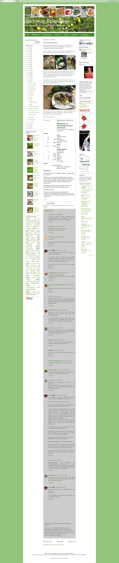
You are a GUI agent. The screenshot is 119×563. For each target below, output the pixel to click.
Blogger (66, 558)
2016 (29, 68)
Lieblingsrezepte (47, 34)
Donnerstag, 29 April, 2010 (61, 395)
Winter (30, 294)
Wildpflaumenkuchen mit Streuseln (37, 145)
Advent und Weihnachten (33, 219)
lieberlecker (84, 249)
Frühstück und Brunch (33, 240)
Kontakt (66, 34)
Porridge (30, 104)
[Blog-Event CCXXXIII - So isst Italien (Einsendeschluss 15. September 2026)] (86, 107)
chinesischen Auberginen (57, 112)
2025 (29, 50)
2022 (29, 56)
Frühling (62, 205)
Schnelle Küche (35, 273)
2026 (29, 48)
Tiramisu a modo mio (85, 238)
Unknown (50, 237)
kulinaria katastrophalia (54, 360)
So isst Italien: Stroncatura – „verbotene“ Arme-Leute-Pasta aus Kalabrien (87, 190)
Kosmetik (27, 259)
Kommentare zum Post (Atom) (56, 544)
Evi (49, 296)
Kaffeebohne (84, 224)
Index (35, 253)
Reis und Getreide (33, 270)
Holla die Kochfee (85, 230)
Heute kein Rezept (85, 197)
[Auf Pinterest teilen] (53, 203)
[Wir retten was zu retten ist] (84, 128)
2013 (29, 74)
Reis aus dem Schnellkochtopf (37, 153)
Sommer (36, 275)
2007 (29, 128)
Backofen (31, 226)
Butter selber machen (33, 110)
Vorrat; (34, 285)
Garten (33, 242)
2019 (29, 62)
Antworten (50, 221)
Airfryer (38, 220)
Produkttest (31, 269)
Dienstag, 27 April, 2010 (56, 214)
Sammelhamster (65, 81)
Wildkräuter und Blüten (33, 293)
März (30, 117)
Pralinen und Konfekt (31, 266)
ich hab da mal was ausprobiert (86, 202)
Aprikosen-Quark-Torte (33, 112)
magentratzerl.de (85, 236)
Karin (49, 380)
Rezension (29, 272)
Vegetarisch (35, 283)
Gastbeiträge (29, 243)
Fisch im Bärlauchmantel (32, 101)
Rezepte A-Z (35, 34)
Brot (39, 228)
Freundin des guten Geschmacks (56, 284)
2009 (29, 123)
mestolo (50, 226)
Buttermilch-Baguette (33, 108)
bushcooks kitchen (86, 208)
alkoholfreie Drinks (32, 221)
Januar (30, 121)
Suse (49, 328)
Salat (38, 272)
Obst (38, 261)
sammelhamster (52, 272)
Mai (30, 97)
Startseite (60, 541)
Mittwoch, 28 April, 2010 (64, 369)
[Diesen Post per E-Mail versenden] (47, 203)
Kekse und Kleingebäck (33, 257)
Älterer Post (72, 541)
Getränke (29, 249)
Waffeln (34, 291)
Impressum (75, 34)
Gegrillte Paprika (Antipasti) (36, 185)
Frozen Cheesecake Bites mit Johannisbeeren (36, 210)
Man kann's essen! (49, 71)
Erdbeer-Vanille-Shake (33, 106)
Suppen (33, 277)
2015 (29, 70)
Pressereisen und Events (33, 267)
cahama (83, 216)
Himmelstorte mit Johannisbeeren (37, 177)
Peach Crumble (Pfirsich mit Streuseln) (37, 161)
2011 (29, 79)
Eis (39, 233)
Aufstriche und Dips (33, 224)
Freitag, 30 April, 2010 (56, 460)
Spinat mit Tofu (32, 114)
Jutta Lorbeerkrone (53, 369)
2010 (29, 81)
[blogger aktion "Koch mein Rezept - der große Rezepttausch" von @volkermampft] (84, 150)
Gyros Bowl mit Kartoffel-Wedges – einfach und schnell (86, 244)
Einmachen (29, 233)
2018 (29, 64)
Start (27, 34)
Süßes (28, 279)
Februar (31, 119)
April (30, 99)
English (30, 234)
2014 (29, 72)
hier (44, 52)
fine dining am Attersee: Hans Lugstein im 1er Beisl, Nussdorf (86, 211)
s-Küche (83, 241)
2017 (29, 66)
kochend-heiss (52, 475)
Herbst (28, 253)
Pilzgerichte (33, 265)
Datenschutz (84, 34)
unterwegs (29, 281)
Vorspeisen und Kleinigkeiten (33, 288)
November (31, 84)
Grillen (27, 250)
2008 (29, 126)
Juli (30, 93)
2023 (29, 54)
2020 (29, 60)
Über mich (58, 34)
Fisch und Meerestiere (54, 205)
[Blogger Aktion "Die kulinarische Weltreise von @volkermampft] (84, 172)
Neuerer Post (47, 541)
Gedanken (29, 245)
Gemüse (66, 205)
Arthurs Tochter (52, 310)
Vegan (38, 281)
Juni (30, 95)
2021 (29, 58)
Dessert (33, 231)
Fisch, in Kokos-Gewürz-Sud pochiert (37, 193)
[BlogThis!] (49, 203)
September (31, 89)
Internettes (29, 255)
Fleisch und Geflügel (33, 237)
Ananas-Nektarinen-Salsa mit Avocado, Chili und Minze (86, 219)
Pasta (38, 263)
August (31, 91)
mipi (49, 214)
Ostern (32, 263)
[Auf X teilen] (50, 203)
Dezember (31, 82)
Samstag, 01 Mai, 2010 (61, 475)
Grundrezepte (36, 250)
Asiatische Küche (31, 223)
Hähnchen (72, 71)
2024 (29, 52)
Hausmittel (33, 252)
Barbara (50, 250)
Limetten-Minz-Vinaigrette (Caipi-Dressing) (36, 170)
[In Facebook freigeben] (52, 203)
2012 (29, 76)
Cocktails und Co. (34, 230)
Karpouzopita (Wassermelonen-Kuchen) (36, 138)
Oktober (31, 86)
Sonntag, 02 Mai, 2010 (60, 487)
